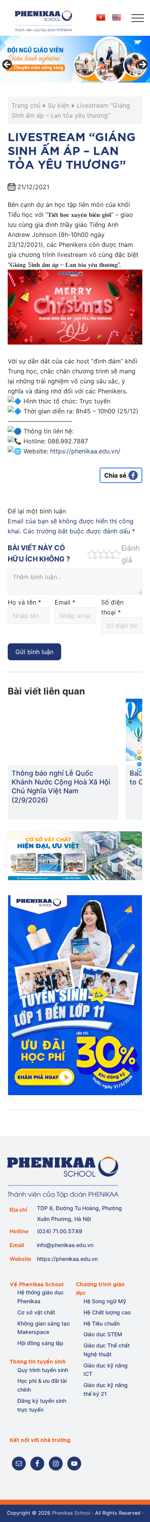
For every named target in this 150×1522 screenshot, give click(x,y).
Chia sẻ (115, 475)
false (7, 65)
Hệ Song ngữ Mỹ (104, 1301)
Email (65, 602)
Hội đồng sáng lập (40, 1343)
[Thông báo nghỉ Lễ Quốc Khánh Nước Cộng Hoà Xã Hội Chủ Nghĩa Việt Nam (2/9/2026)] (63, 730)
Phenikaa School (71, 1513)
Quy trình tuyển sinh (42, 1370)
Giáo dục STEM (102, 1334)
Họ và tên (24, 602)
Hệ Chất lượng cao (107, 1312)
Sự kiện (58, 105)
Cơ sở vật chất (36, 1312)
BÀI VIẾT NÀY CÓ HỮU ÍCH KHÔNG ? (39, 553)
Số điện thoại (112, 607)
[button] (137, 18)
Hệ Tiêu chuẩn (101, 1323)
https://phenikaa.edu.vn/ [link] (85, 451)
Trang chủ (26, 105)
